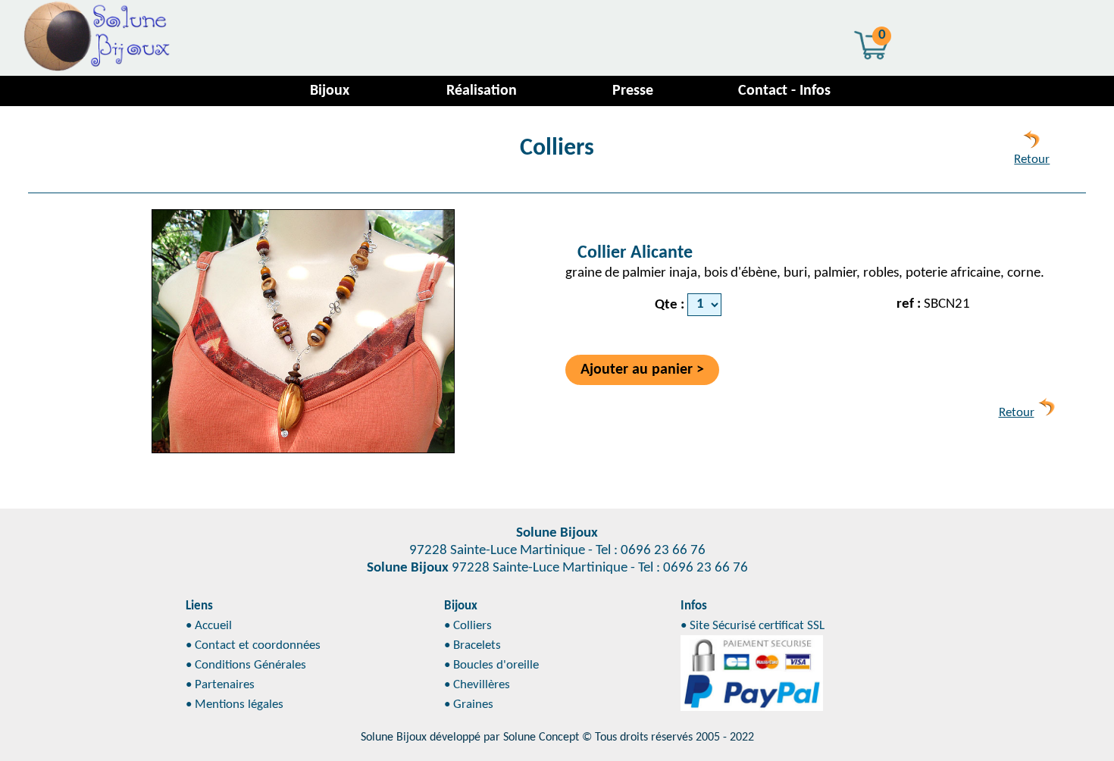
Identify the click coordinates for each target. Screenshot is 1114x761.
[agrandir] (303, 331)
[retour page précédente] (1031, 144)
